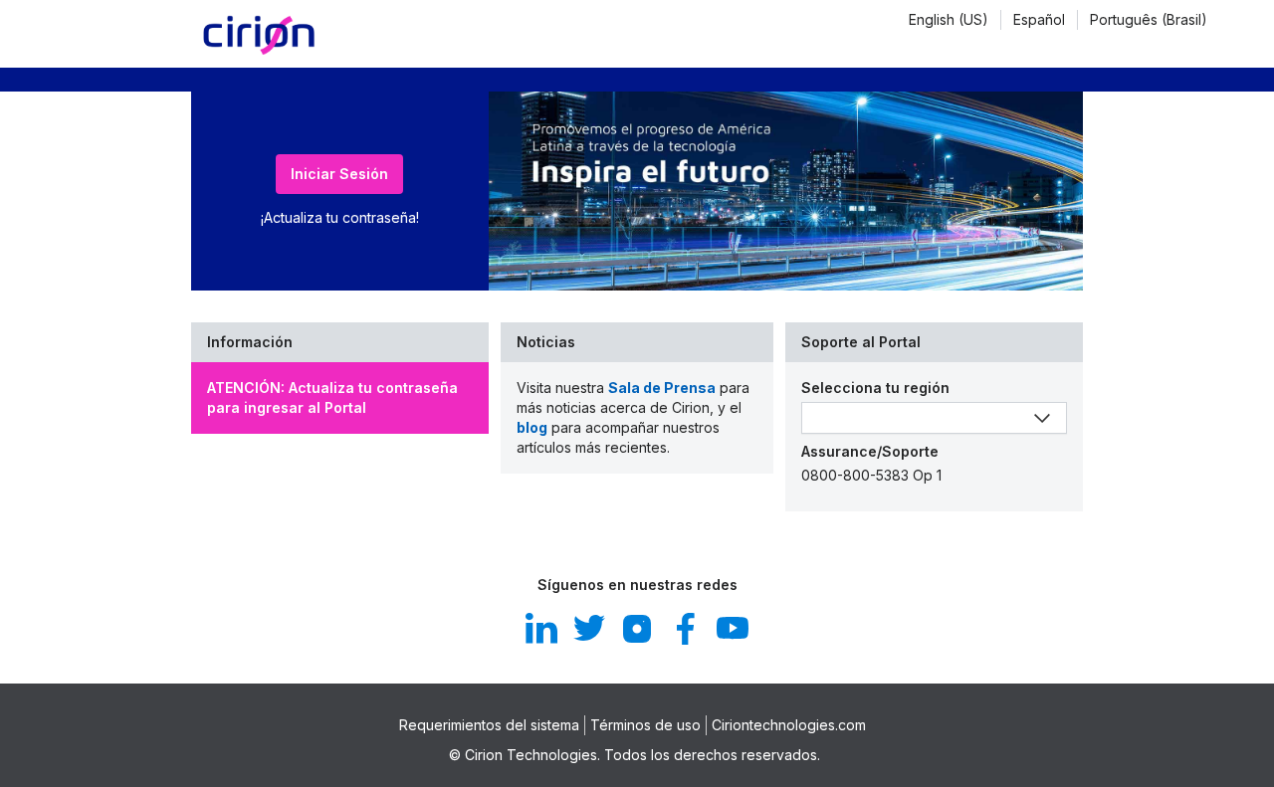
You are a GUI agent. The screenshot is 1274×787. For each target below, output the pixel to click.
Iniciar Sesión (339, 173)
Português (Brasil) (1148, 19)
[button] (949, 20)
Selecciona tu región (875, 387)
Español (1039, 19)
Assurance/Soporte (870, 451)
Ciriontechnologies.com (789, 724)
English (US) (948, 19)
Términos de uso (645, 724)
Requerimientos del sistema (489, 724)
